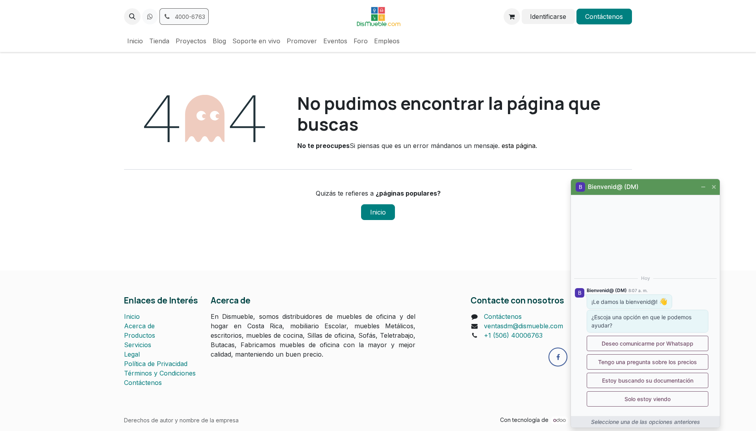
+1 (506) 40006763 (513, 335)
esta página (519, 146)
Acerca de (139, 326)
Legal (132, 354)
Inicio (378, 212)
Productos (139, 335)
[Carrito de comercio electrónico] (512, 16)
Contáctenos (604, 16)
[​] (150, 16)
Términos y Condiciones (160, 373)
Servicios (137, 345)
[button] (132, 16)
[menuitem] (135, 41)
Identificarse (548, 16)
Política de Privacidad (155, 364)
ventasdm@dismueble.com (523, 326)
